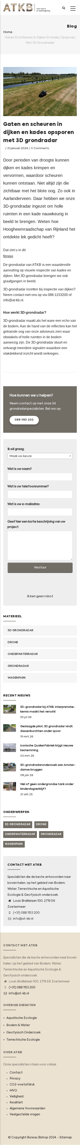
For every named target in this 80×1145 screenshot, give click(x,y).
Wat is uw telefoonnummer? (28, 486)
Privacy (15, 1078)
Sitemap (66, 1137)
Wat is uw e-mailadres (23, 504)
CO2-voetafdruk (22, 1084)
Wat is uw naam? (19, 469)
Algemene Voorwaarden (27, 1108)
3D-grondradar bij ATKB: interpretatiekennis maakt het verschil (47, 709)
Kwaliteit (16, 1102)
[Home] (26, 7)
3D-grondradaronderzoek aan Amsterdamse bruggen (48, 767)
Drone (13, 642)
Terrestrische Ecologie (23, 1039)
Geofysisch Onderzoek (23, 1032)
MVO (13, 1090)
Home (7, 32)
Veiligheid (16, 1096)
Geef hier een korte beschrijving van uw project (36, 524)
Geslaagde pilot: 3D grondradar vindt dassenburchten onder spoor (46, 729)
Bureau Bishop (37, 1137)
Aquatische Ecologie (21, 1018)
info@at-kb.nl (22, 918)
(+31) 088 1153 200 (26, 912)
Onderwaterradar (23, 654)
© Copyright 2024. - (34, 1137)
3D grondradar (20, 630)
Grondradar (18, 666)
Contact (16, 1072)
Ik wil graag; (15, 449)
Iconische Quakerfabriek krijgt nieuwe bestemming (46, 748)
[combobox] (40, 456)
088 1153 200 (24, 420)
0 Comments (40, 148)
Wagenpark (17, 677)
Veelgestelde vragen (25, 1114)
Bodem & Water (18, 1025)
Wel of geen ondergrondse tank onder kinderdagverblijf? (47, 786)
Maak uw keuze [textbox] (20, 456)
